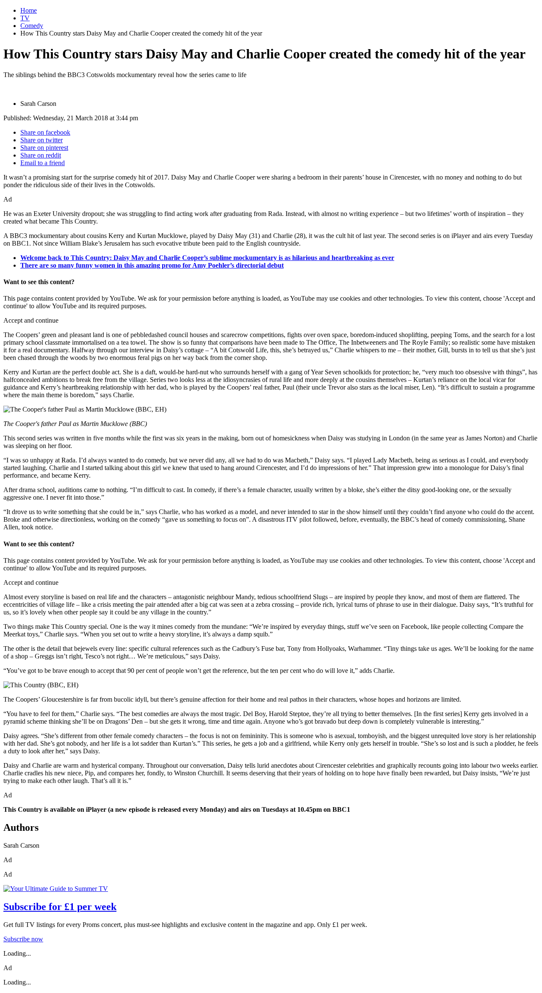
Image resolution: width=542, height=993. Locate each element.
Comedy (31, 25)
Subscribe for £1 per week (59, 906)
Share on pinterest (44, 147)
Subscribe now (23, 939)
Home (28, 10)
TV (25, 18)
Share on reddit (40, 155)
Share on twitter (41, 140)
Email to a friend (42, 162)
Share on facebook (45, 132)
